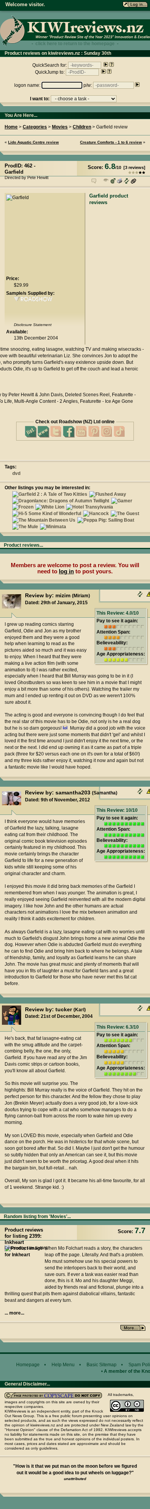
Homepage (28, 1364)
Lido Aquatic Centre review (33, 142)
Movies (60, 127)
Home (11, 127)
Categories (35, 127)
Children (82, 127)
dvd (16, 473)
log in (66, 571)
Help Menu (63, 1364)
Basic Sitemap (102, 1364)
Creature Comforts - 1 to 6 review (111, 142)
